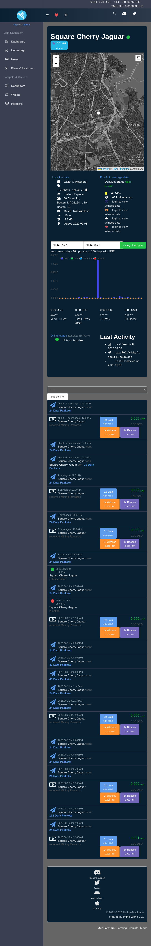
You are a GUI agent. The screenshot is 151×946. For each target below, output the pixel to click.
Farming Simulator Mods (131, 927)
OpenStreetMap (121, 168)
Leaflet (105, 168)
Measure (138, 58)
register (26, 24)
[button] (56, 58)
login (16, 24)
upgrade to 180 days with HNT (96, 251)
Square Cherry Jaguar (72, 407)
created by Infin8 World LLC (126, 916)
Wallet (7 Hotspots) (75, 181)
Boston (61, 206)
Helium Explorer (74, 194)
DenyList (110, 181)
